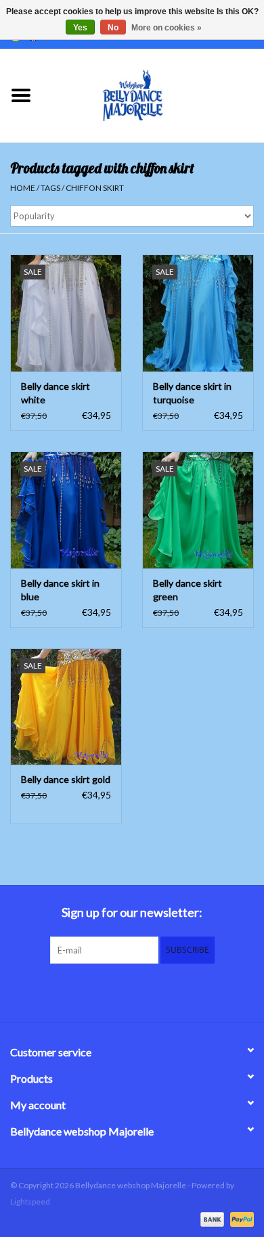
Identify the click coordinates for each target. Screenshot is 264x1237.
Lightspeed (30, 1201)
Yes (80, 27)
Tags (50, 188)
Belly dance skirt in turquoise (192, 392)
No (113, 27)
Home (22, 188)
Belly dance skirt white (55, 392)
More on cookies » (166, 27)
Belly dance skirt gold (65, 779)
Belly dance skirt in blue (60, 589)
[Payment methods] (210, 1218)
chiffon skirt (95, 188)
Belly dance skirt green (187, 589)
